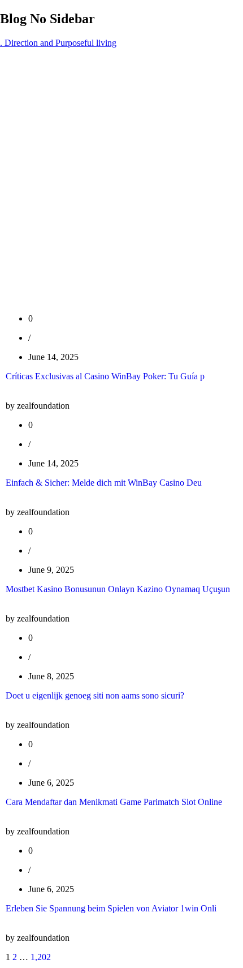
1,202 (41, 957)
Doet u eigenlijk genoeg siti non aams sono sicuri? (95, 695)
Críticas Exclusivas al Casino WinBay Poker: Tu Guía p (105, 376)
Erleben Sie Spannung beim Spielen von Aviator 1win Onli (111, 908)
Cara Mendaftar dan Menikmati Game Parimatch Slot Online (114, 802)
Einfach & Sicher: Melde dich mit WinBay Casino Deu (104, 482)
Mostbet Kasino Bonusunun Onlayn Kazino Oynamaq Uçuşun (118, 589)
